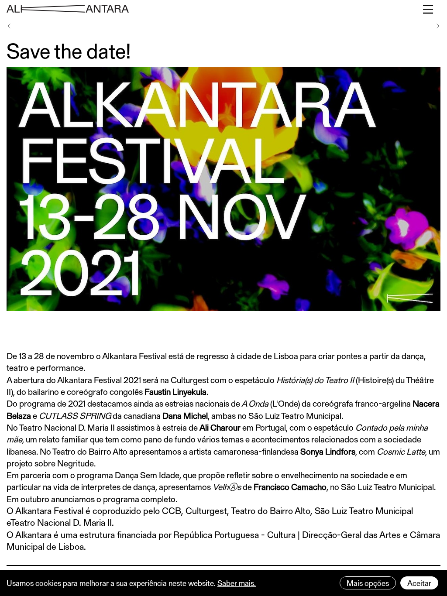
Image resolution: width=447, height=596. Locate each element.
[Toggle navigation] (428, 9)
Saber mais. (236, 583)
